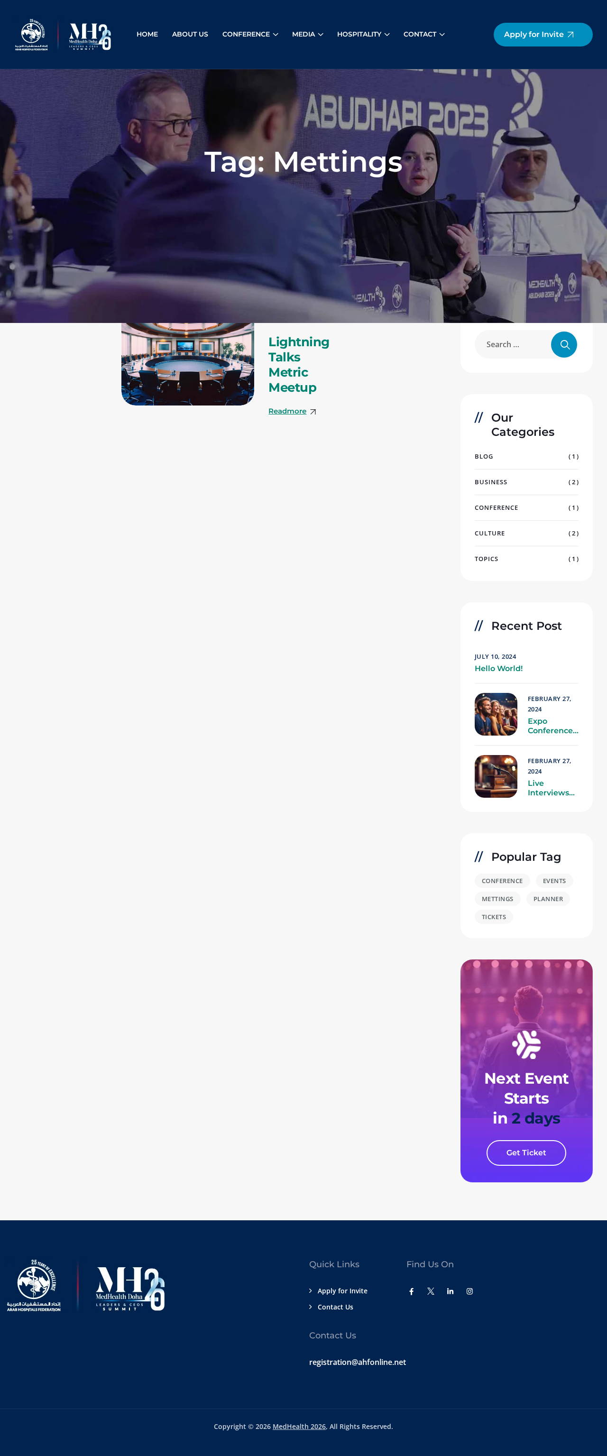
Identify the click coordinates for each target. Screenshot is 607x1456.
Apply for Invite (343, 1290)
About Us (190, 34)
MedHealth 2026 (299, 1426)
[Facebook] (411, 1291)
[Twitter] (431, 1291)
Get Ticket (526, 1152)
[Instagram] (470, 1291)
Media (303, 34)
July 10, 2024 (495, 656)
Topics (486, 558)
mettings (498, 898)
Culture (490, 533)
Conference (246, 34)
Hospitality (359, 34)
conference (502, 880)
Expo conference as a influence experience (550, 726)
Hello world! (499, 668)
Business (491, 482)
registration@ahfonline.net (357, 1362)
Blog (484, 456)
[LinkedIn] (450, 1291)
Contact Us (335, 1306)
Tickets (494, 916)
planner (548, 898)
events (554, 880)
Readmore (287, 410)
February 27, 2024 (550, 703)
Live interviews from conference (550, 788)
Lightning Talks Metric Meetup (299, 364)
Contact (420, 34)
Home (147, 34)
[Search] (564, 345)
